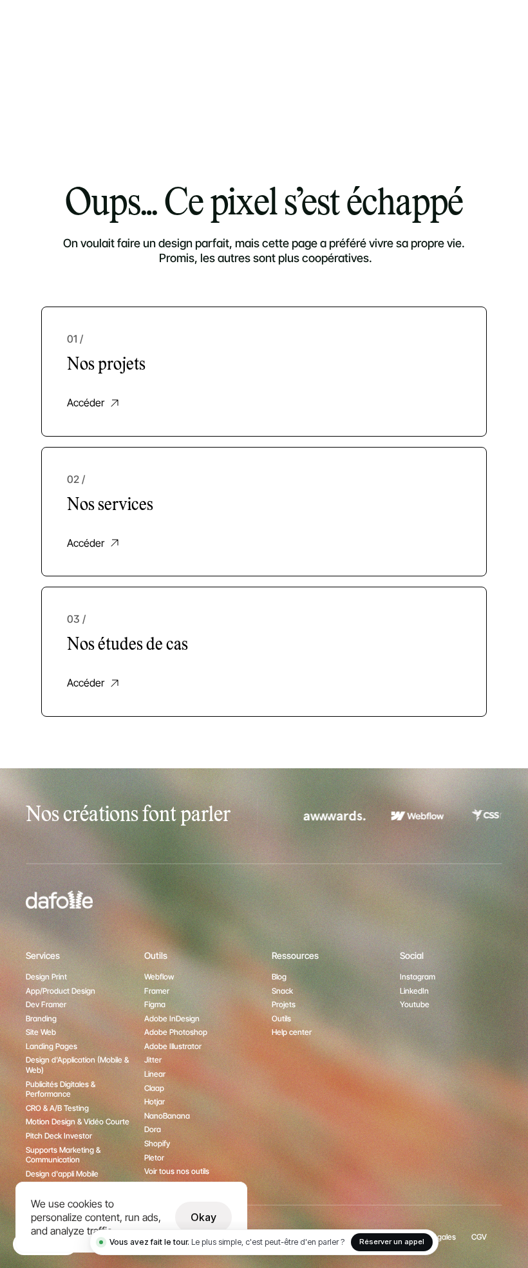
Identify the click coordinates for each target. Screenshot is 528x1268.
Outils (281, 1018)
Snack (282, 991)
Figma (154, 1004)
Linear (154, 1074)
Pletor (154, 1157)
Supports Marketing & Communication (64, 1155)
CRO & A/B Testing (57, 1108)
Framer (156, 991)
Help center (292, 1032)
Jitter (153, 1060)
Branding (41, 1018)
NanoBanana (167, 1116)
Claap (154, 1088)
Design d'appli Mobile (62, 1173)
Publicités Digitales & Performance (61, 1089)
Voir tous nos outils (176, 1171)
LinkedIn (414, 991)
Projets (284, 1004)
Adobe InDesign (172, 1018)
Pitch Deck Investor (59, 1135)
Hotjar (154, 1101)
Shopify (157, 1143)
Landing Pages (51, 1046)
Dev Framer (46, 1004)
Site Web (41, 1032)
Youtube (414, 1004)
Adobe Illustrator (173, 1046)
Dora (152, 1129)
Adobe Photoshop (175, 1032)
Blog (279, 976)
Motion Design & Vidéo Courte (77, 1121)
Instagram (417, 976)
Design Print (46, 976)
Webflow (159, 976)
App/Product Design (60, 991)
